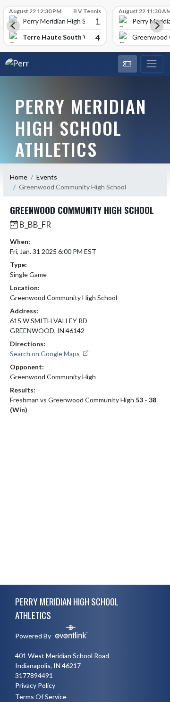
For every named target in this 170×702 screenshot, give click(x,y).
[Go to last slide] (13, 26)
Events (46, 177)
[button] (127, 64)
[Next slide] (156, 26)
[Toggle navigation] (151, 64)
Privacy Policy (35, 685)
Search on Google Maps (45, 354)
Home (18, 177)
